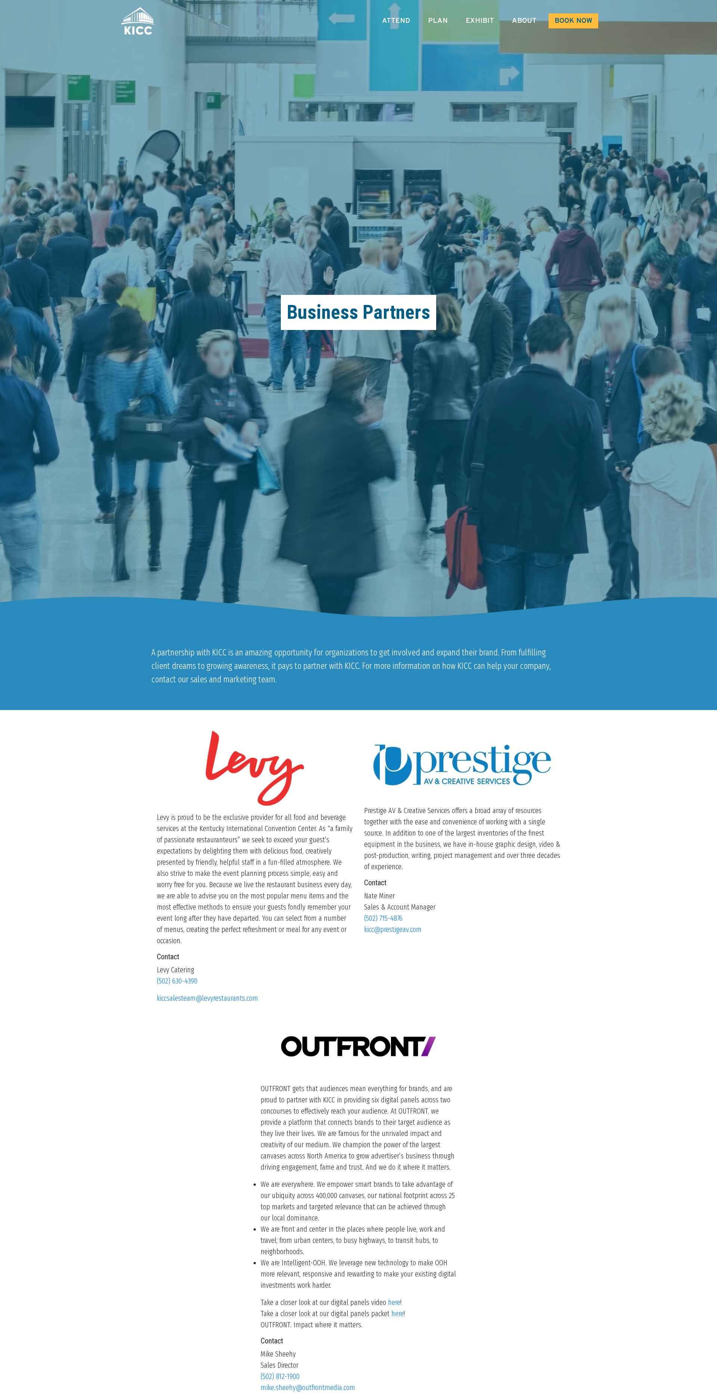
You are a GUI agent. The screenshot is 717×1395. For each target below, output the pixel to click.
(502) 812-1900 (280, 1376)
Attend (396, 20)
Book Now (573, 20)
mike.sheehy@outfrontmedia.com (308, 1387)
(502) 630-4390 (177, 980)
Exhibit (480, 20)
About (524, 20)
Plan (438, 20)
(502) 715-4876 (383, 918)
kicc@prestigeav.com (393, 929)
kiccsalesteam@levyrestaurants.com (207, 998)
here (394, 1302)
